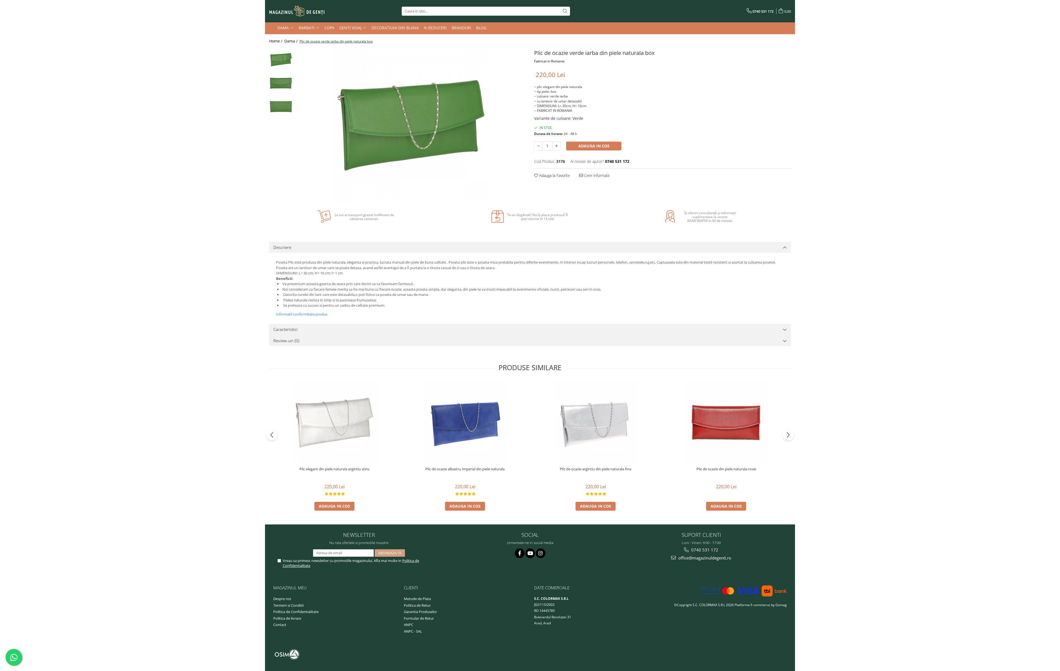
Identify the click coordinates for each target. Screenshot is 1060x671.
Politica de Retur (417, 605)
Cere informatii (596, 175)
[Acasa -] (296, 11)
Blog (481, 27)
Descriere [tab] (282, 247)
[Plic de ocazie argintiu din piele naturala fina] (595, 422)
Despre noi (282, 598)
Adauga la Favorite (554, 175)
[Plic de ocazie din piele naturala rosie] (726, 422)
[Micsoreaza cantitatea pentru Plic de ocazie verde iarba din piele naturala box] (538, 146)
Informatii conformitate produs (301, 314)
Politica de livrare (287, 618)
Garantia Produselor (420, 611)
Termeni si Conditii (288, 605)
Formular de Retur (419, 618)
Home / (276, 41)
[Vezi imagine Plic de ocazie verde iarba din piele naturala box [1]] (280, 83)
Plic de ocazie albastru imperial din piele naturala (465, 469)
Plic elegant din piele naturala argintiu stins (334, 469)
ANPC (408, 624)
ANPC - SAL (413, 631)
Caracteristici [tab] (285, 329)
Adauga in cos (594, 145)
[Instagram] (540, 553)
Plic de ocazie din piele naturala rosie (726, 469)
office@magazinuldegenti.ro (704, 558)
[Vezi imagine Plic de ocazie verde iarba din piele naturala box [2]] (280, 106)
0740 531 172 (704, 550)
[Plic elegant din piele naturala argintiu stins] (334, 422)
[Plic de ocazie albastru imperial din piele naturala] (465, 422)
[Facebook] (519, 553)
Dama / (291, 41)
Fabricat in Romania (549, 61)
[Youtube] (530, 553)
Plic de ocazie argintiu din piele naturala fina (595, 469)
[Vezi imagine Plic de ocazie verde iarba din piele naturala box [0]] (280, 59)
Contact (279, 624)
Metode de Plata (417, 598)
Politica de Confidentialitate (296, 611)
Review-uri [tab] (286, 340)
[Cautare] (565, 11)
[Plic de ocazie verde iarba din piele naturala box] (410, 125)
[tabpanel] (410, 125)
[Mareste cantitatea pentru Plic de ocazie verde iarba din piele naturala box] (556, 146)
